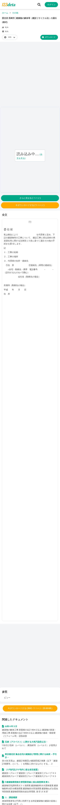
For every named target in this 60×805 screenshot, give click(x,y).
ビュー (7, 697)
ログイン (51, 4)
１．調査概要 (11, 797)
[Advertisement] (30, 75)
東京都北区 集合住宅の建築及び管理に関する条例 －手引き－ (31, 755)
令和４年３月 (11, 726)
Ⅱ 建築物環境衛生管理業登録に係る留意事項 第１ (27, 782)
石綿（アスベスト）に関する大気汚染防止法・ (26, 742)
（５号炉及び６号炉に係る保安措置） (22, 769)
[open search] (39, 4)
